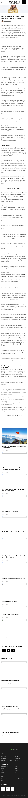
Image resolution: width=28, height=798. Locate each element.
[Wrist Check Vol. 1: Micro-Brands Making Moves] (14, 569)
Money (16, 770)
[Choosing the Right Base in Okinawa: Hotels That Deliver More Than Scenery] (14, 546)
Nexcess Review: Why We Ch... (10, 680)
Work (16, 768)
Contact (17, 760)
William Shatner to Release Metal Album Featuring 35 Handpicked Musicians (12, 468)
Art (2, 770)
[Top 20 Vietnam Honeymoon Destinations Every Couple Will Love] (14, 436)
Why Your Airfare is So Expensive (10, 511)
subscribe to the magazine (11, 37)
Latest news (4, 766)
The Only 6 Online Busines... (9, 706)
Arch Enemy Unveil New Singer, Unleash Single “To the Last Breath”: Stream (14, 490)
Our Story (3, 756)
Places (16, 766)
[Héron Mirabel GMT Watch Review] (14, 609)
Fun (15, 772)
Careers (3, 758)
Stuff (2, 768)
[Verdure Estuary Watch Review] (14, 591)
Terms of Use (5, 779)
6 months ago (5, 450)
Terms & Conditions (20, 779)
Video (3, 772)
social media (4, 278)
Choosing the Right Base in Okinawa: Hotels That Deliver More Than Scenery (14, 556)
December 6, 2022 (16, 21)
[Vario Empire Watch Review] (14, 627)
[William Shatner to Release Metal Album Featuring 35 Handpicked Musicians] (14, 459)
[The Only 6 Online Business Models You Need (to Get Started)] (14, 695)
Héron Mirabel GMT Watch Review (10, 614)
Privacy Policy (5, 781)
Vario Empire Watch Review (9, 637)
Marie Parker (7, 21)
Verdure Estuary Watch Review (9, 601)
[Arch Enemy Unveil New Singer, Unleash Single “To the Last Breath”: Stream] (14, 480)
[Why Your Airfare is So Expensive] (14, 502)
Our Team (17, 756)
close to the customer (7, 178)
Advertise (17, 758)
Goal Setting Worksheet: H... (10, 732)
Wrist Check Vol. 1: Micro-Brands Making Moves (13, 578)
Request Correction (6, 760)
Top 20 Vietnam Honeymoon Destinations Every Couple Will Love (14, 447)
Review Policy (18, 781)
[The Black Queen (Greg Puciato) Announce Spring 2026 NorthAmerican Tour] (14, 523)
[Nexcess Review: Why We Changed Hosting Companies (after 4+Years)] (14, 668)
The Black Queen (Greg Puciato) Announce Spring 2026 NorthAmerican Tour (14, 532)
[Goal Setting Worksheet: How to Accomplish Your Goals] (14, 720)
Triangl (8, 58)
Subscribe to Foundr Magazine (14, 188)
